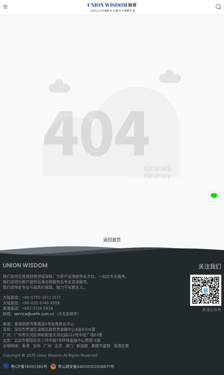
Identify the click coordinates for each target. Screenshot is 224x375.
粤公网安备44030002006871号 (86, 366)
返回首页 (112, 239)
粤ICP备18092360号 (29, 366)
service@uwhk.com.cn (34, 313)
